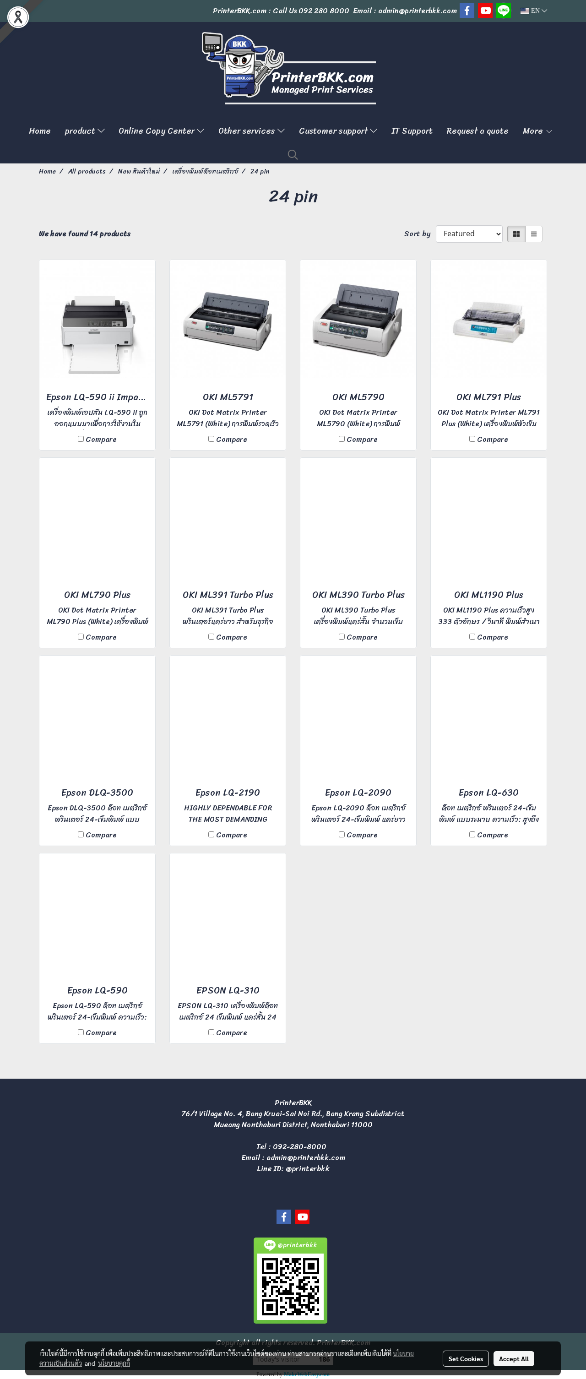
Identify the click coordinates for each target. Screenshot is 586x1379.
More (534, 131)
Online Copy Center (158, 131)
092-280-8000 (299, 1146)
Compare (101, 439)
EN (535, 10)
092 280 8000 (323, 10)
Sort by (420, 233)
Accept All (514, 1358)
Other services (247, 131)
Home (40, 131)
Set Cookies (466, 1358)
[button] (293, 154)
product (81, 131)
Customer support (334, 131)
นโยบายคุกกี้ (114, 1363)
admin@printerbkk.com (305, 1157)
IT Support (412, 131)
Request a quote (478, 131)
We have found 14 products (84, 233)
